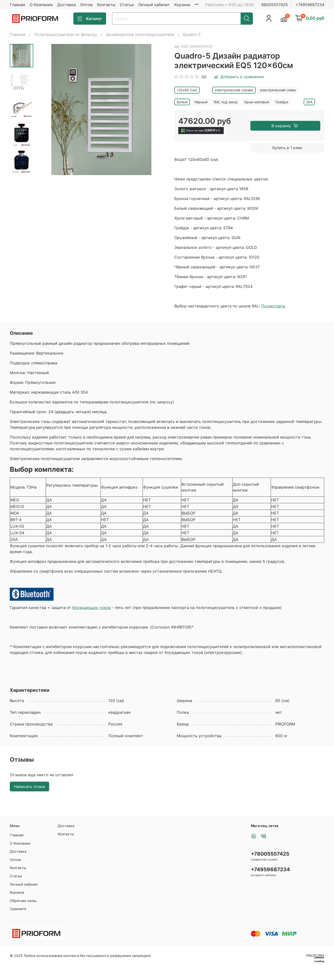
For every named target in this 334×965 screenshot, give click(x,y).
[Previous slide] (45, 109)
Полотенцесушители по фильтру (65, 34)
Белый (182, 102)
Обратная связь (23, 901)
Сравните (18, 909)
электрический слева (278, 90)
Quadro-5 (192, 34)
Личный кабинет (154, 4)
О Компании (41, 4)
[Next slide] (21, 169)
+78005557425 (270, 854)
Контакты (106, 4)
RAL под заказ (226, 102)
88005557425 (274, 4)
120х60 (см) (187, 90)
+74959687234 (309, 4)
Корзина (182, 4)
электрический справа (234, 90)
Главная (17, 4)
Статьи (127, 4)
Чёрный (200, 102)
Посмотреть (273, 306)
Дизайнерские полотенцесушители (140, 34)
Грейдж (282, 102)
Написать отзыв (29, 786)
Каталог (94, 18)
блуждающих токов (91, 607)
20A (309, 102)
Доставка (66, 4)
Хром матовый (256, 102)
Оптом (86, 4)
